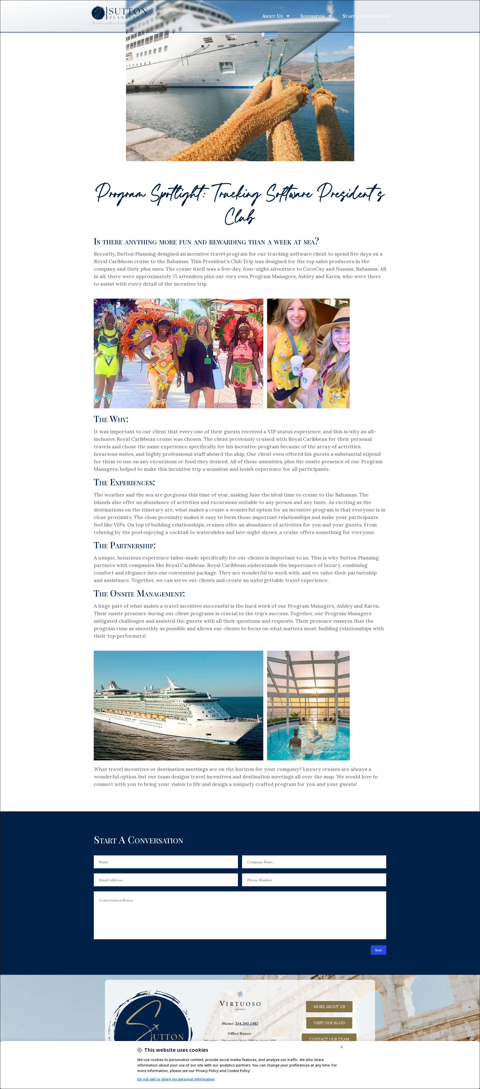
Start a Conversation (366, 16)
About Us (272, 16)
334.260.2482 (246, 1023)
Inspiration (312, 16)
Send (378, 950)
